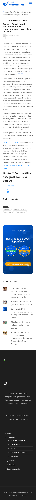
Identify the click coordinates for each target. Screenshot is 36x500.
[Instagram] (5, 383)
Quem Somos (11, 461)
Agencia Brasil (9, 35)
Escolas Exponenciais (17, 440)
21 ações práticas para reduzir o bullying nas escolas (20, 325)
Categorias (11, 438)
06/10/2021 (16, 35)
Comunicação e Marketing (19, 453)
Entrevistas (14, 457)
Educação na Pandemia (12, 20)
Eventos (12, 448)
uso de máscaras (11, 142)
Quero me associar (13, 469)
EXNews (24, 20)
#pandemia (7, 209)
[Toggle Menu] (30, 3)
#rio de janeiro (8, 212)
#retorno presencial (20, 209)
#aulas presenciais (17, 207)
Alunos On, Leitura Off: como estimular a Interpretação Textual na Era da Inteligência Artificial (21, 338)
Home (9, 434)
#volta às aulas (21, 212)
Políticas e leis (15, 444)
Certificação (11, 465)
